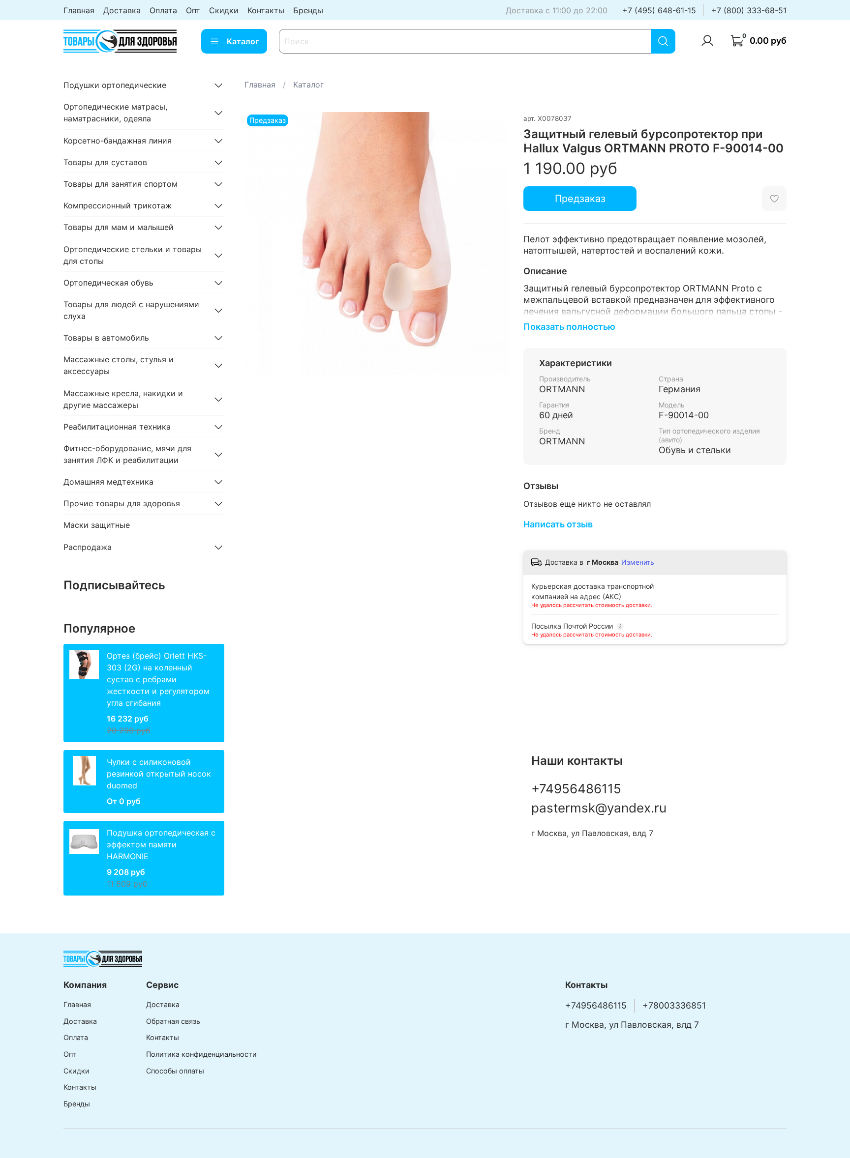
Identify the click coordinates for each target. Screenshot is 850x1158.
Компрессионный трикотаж (117, 205)
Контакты (265, 10)
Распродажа (87, 547)
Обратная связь (173, 1021)
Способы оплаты (175, 1071)
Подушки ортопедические (114, 85)
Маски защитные (96, 525)
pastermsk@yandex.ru (599, 807)
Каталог (243, 41)
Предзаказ (580, 198)
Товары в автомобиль (106, 338)
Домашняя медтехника (108, 482)
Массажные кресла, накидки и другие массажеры (123, 399)
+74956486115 (576, 788)
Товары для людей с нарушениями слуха (131, 310)
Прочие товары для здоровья (121, 503)
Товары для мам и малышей (118, 227)
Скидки (224, 10)
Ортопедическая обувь (108, 283)
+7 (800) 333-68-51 (749, 10)
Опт (193, 10)
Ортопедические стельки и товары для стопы (132, 255)
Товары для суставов (105, 162)
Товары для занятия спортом (120, 184)
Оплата (163, 10)
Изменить (637, 562)
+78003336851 (674, 1005)
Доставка (122, 10)
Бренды (308, 10)
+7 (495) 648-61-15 (659, 10)
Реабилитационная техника (117, 427)
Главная (78, 10)
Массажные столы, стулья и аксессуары (118, 365)
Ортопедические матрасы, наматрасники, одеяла (115, 112)
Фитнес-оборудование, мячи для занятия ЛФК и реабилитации (127, 454)
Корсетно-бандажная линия (117, 140)
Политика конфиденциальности (201, 1054)
